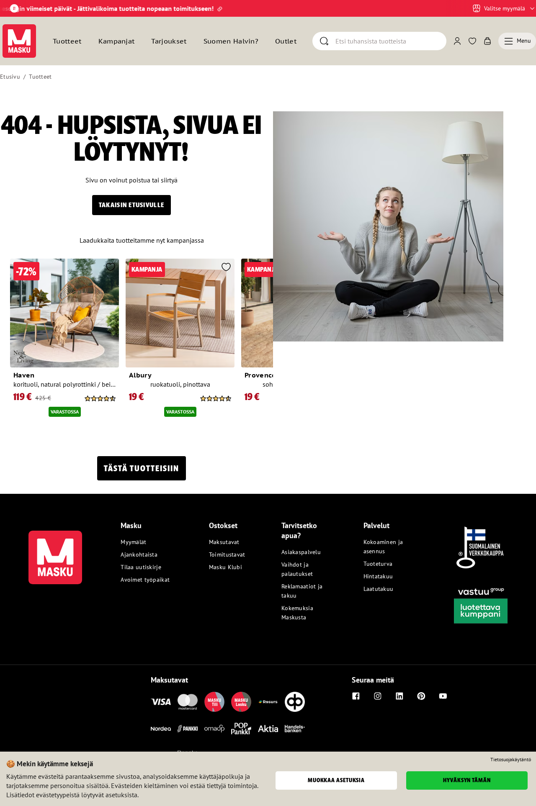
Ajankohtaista (139, 554)
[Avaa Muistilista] (472, 41)
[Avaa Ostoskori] (487, 41)
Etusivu (10, 76)
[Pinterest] (421, 696)
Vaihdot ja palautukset (297, 569)
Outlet (285, 41)
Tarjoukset (168, 41)
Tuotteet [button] (67, 41)
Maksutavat (224, 542)
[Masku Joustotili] (268, 702)
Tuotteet (40, 76)
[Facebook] (356, 696)
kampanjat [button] (116, 41)
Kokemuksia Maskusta (297, 612)
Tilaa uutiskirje (141, 567)
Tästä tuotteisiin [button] (141, 468)
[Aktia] (268, 729)
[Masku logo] (55, 552)
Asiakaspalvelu (301, 552)
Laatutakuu (378, 589)
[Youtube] (443, 696)
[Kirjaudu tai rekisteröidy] (457, 41)
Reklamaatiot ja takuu (301, 591)
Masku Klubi (225, 567)
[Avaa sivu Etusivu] (19, 41)
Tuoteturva (378, 563)
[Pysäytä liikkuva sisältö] (14, 8)
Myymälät (133, 542)
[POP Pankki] (241, 729)
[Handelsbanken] (295, 729)
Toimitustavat (227, 554)
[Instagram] (378, 696)
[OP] (295, 702)
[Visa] (161, 702)
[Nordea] (161, 729)
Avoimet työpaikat (145, 579)
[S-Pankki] (188, 729)
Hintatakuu (378, 576)
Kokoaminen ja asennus (383, 546)
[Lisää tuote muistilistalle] (110, 268)
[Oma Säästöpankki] (214, 729)
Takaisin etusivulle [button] (131, 204)
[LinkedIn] (399, 696)
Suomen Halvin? (231, 41)
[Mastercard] (188, 702)
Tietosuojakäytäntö (510, 759)
